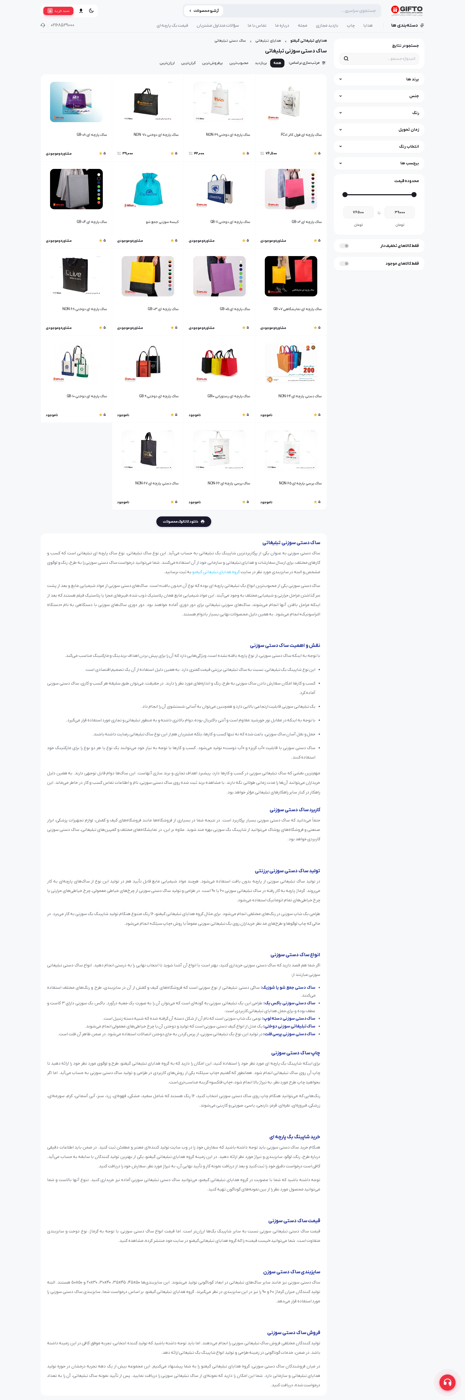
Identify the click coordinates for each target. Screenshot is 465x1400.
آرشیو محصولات (206, 10)
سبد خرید (59, 10)
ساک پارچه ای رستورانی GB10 (228, 396)
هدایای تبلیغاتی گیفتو (308, 40)
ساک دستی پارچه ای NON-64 (300, 396)
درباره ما (282, 25)
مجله (302, 25)
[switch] (344, 245)
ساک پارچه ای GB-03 (163, 309)
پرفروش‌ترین (212, 63)
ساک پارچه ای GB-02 (307, 222)
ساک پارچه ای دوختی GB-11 (230, 222)
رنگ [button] (415, 113)
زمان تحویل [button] (409, 129)
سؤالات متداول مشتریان (218, 25)
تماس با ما (257, 25)
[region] (184, 64)
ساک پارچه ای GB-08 (92, 134)
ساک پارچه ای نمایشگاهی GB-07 (297, 309)
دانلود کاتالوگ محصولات (180, 521)
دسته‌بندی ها (404, 25)
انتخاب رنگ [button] (409, 146)
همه (277, 63)
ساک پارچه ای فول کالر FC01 (301, 134)
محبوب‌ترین (238, 63)
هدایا (368, 25)
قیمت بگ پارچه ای (172, 25)
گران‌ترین (188, 63)
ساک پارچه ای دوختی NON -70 (156, 134)
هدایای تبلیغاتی (268, 40)
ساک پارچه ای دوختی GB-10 (87, 396)
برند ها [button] (412, 79)
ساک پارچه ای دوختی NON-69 (228, 134)
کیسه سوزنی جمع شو (162, 222)
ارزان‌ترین (167, 63)
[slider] (413, 194)
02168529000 (62, 25)
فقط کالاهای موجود (402, 263)
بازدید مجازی (327, 25)
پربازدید (261, 63)
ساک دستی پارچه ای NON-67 (157, 483)
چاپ (351, 25)
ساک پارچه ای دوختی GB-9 (159, 396)
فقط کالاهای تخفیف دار (399, 246)
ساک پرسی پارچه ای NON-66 (229, 483)
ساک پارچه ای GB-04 (92, 222)
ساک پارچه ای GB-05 (235, 309)
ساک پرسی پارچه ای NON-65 (300, 483)
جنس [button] (414, 96)
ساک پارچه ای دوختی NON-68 (84, 309)
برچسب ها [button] (409, 163)
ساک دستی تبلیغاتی (230, 40)
